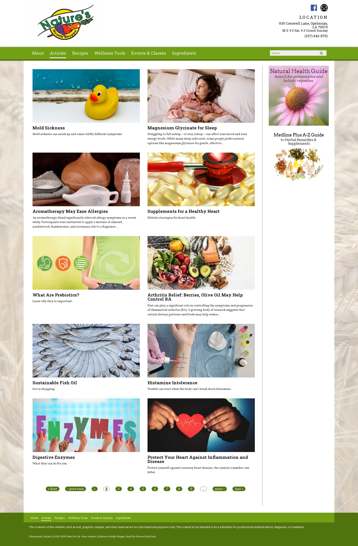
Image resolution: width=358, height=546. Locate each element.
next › (220, 489)
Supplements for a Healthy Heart (184, 211)
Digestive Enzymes (54, 457)
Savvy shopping (44, 389)
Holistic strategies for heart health (171, 218)
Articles (58, 53)
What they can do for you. (50, 464)
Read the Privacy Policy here (141, 536)
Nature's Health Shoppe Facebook (313, 7)
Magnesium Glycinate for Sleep (182, 128)
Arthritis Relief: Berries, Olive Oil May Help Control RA (195, 297)
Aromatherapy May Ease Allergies (70, 211)
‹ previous (75, 489)
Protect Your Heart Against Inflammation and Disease (198, 459)
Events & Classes (148, 53)
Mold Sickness (49, 128)
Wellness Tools (109, 53)
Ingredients (184, 53)
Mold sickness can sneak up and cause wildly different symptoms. (78, 134)
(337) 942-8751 (316, 36)
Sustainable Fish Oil (55, 383)
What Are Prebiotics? (56, 295)
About (37, 53)
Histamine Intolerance (172, 383)
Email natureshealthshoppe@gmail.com (324, 7)
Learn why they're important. (53, 301)
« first (52, 489)
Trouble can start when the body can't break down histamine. (189, 389)
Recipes (80, 53)
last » (239, 489)
